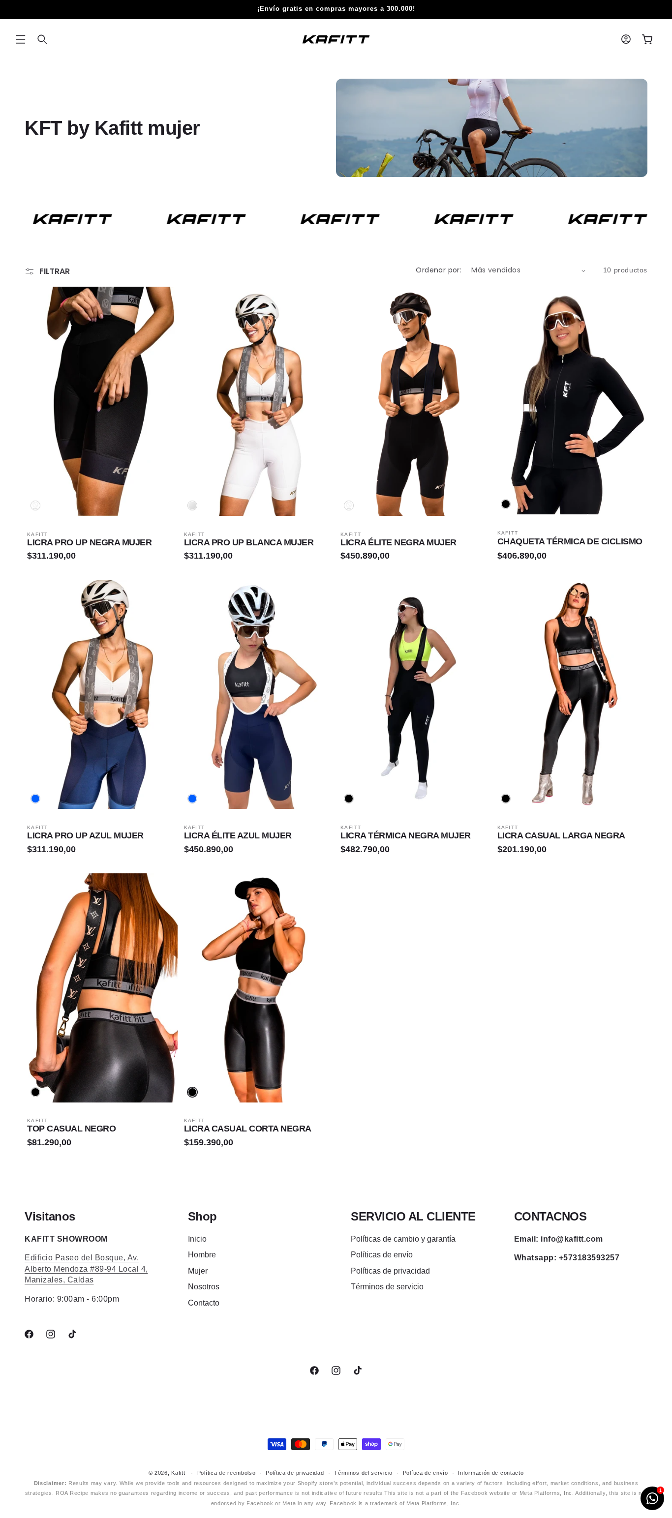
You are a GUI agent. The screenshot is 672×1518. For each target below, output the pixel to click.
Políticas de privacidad (390, 1271)
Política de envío (425, 1473)
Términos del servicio (363, 1473)
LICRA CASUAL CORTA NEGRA (247, 1128)
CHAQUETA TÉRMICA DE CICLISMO (569, 541)
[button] (20, 39)
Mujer (198, 1271)
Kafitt (178, 1473)
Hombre (202, 1254)
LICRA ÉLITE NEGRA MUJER (398, 542)
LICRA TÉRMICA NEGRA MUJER (405, 835)
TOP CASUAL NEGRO (71, 1128)
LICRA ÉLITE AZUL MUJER (238, 835)
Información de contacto (490, 1473)
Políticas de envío (382, 1254)
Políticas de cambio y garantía (403, 1239)
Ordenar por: (438, 270)
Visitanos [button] (50, 1216)
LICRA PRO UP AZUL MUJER (85, 835)
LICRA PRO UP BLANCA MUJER (249, 542)
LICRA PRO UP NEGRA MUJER (89, 542)
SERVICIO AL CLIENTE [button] (413, 1216)
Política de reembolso (226, 1473)
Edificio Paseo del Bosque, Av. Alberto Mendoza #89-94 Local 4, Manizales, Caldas (86, 1268)
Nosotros (203, 1286)
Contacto (203, 1303)
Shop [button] (202, 1216)
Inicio (197, 1239)
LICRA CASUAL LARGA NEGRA (561, 835)
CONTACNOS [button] (550, 1216)
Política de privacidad (295, 1473)
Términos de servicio (387, 1286)
